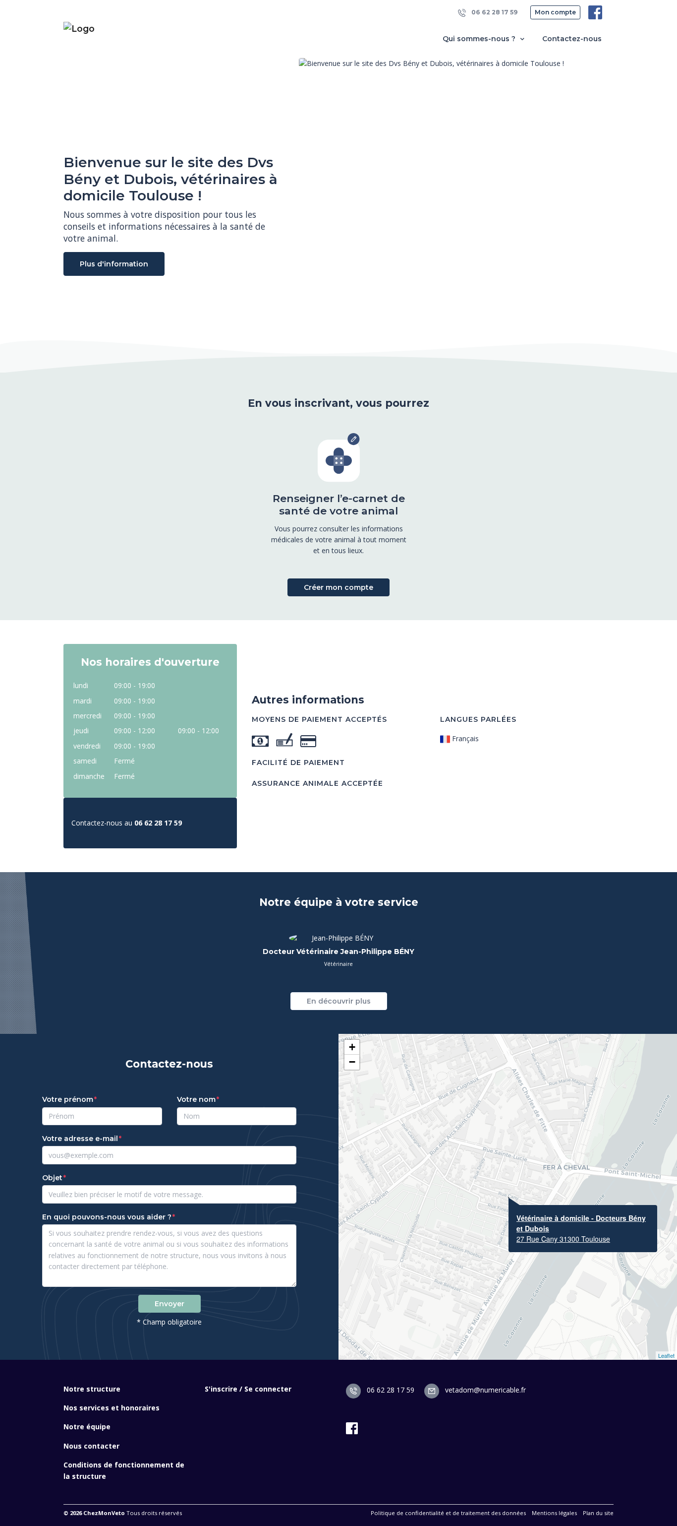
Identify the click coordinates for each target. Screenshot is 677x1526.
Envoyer (169, 1303)
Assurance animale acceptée (317, 783)
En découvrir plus (339, 1001)
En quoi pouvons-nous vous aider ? (106, 1216)
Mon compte (555, 12)
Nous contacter (91, 1446)
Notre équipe (87, 1426)
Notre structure (91, 1389)
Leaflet (666, 1355)
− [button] (352, 1062)
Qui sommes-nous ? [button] (480, 38)
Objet (52, 1177)
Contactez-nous (572, 38)
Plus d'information (114, 263)
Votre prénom (67, 1099)
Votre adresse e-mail (80, 1138)
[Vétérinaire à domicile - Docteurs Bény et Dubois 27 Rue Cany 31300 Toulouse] (508, 1197)
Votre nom (196, 1099)
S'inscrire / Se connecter (248, 1389)
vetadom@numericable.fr (484, 1390)
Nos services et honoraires (111, 1407)
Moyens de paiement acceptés (319, 719)
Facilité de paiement (298, 762)
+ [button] (352, 1047)
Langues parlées (478, 719)
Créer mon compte (338, 587)
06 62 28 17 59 (494, 12)
